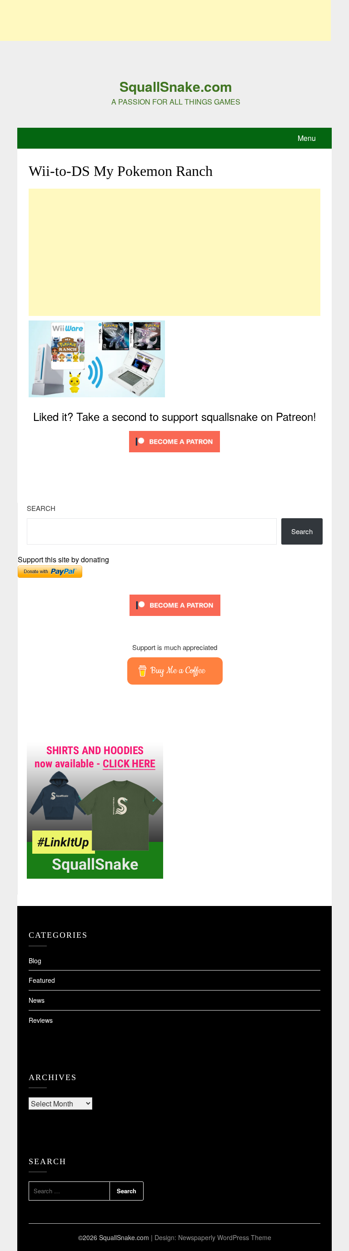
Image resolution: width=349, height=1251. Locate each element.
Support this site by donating (63, 559)
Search (41, 508)
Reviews (41, 1020)
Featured (42, 980)
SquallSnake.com (176, 86)
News (37, 1000)
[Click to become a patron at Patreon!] (174, 454)
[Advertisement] (165, 20)
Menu (307, 138)
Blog (35, 960)
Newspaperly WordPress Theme (224, 1237)
